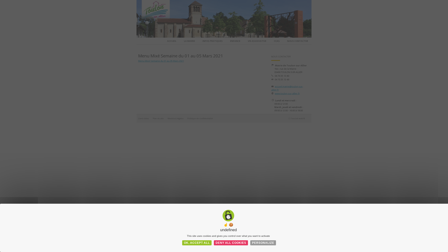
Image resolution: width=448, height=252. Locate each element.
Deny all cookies (231, 242)
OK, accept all (197, 242)
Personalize (263, 242)
